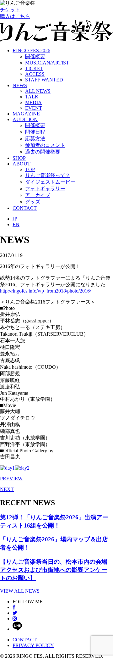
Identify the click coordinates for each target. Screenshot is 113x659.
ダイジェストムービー (50, 182)
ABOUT (21, 163)
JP (15, 218)
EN (16, 224)
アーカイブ (37, 195)
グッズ (32, 201)
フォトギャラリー (45, 188)
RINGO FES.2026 (31, 50)
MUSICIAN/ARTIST (47, 62)
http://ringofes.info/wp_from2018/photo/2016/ (45, 290)
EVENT (33, 108)
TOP (30, 169)
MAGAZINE (26, 113)
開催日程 (35, 132)
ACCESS (35, 74)
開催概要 (35, 56)
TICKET (34, 68)
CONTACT (25, 208)
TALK (32, 96)
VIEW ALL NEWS (20, 591)
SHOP (19, 158)
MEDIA (33, 102)
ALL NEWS (38, 91)
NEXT (7, 489)
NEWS (20, 85)
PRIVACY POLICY (33, 645)
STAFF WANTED (44, 79)
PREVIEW (11, 478)
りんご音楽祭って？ (47, 175)
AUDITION (25, 119)
